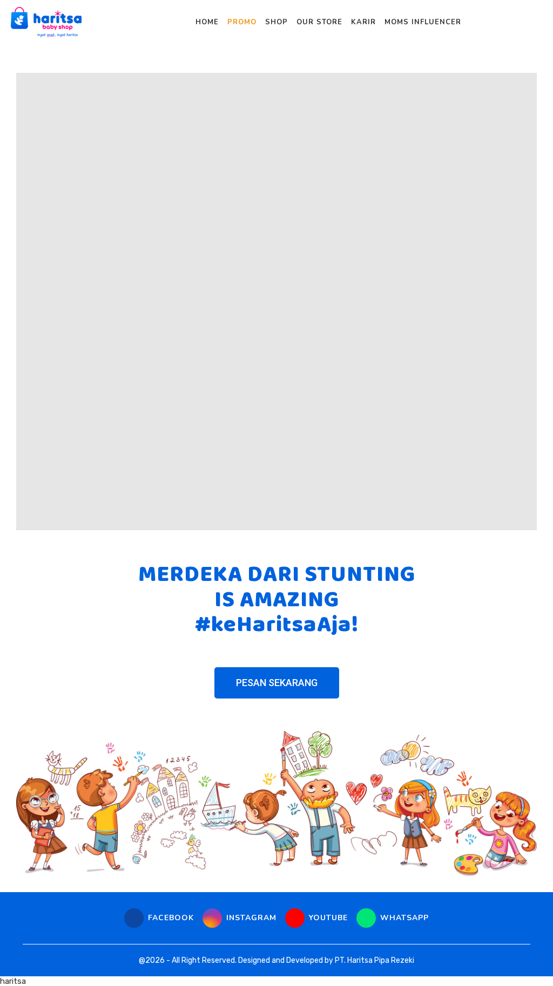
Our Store (319, 22)
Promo (242, 22)
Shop (276, 22)
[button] (276, 683)
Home (207, 22)
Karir (363, 22)
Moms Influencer (423, 22)
